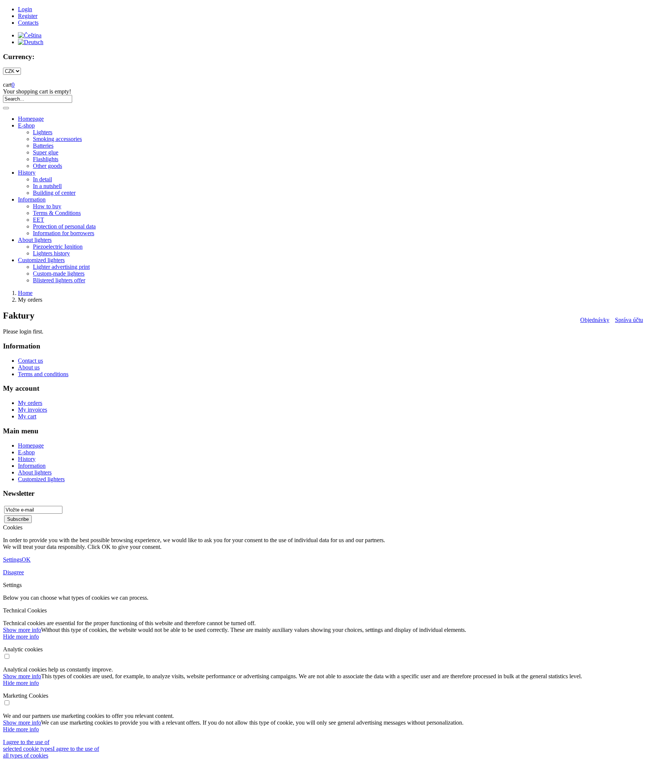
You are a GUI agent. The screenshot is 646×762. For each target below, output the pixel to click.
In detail (42, 179)
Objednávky (594, 320)
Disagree (13, 572)
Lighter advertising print (61, 267)
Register (27, 16)
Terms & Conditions (57, 213)
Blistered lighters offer (59, 280)
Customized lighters (41, 260)
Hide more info (21, 636)
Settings (12, 559)
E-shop (26, 125)
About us (29, 367)
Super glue (45, 152)
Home (25, 293)
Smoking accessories (57, 139)
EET (38, 219)
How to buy (47, 206)
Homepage (31, 119)
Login (25, 9)
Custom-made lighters (58, 273)
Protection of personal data (64, 226)
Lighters (42, 132)
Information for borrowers (63, 233)
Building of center (54, 193)
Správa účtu (629, 320)
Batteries (43, 145)
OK (26, 559)
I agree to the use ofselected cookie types (28, 745)
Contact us (30, 360)
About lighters (35, 240)
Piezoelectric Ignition (58, 246)
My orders (30, 403)
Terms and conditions (43, 374)
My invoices (32, 409)
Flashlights (45, 159)
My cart (27, 416)
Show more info (22, 630)
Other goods (47, 166)
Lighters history (51, 253)
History (27, 172)
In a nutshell (47, 186)
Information (32, 199)
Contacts (28, 22)
